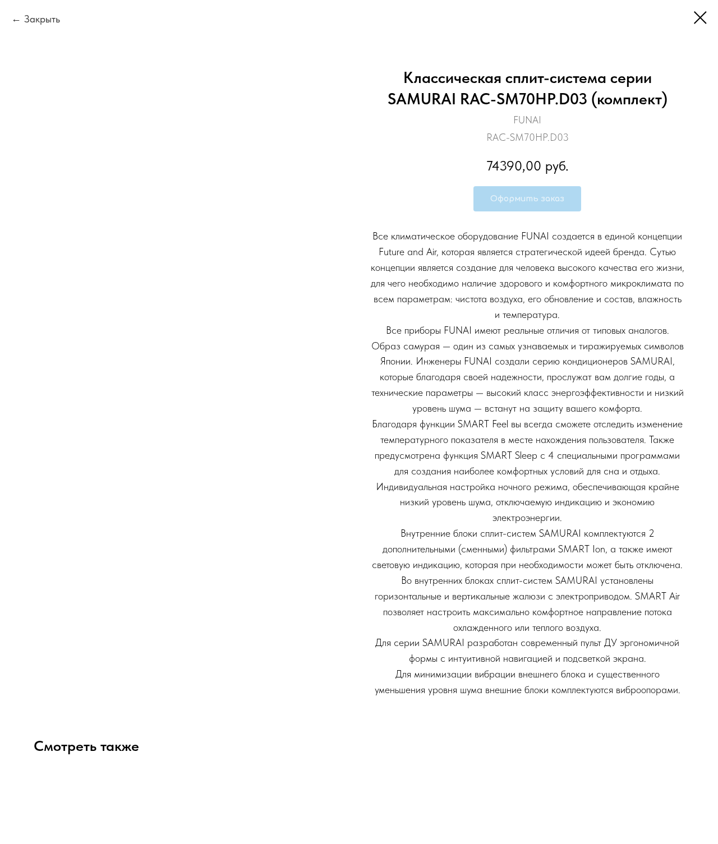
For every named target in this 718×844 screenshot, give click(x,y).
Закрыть (42, 19)
